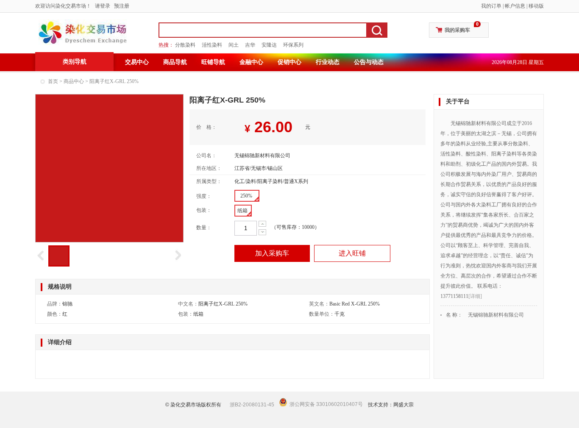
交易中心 (137, 62)
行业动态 (328, 62)
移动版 (536, 6)
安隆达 (269, 45)
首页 (53, 81)
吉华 (250, 45)
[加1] (262, 224)
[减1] (262, 232)
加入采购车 (272, 253)
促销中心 (289, 62)
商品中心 (74, 81)
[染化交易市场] (83, 32)
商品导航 (175, 62)
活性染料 (212, 45)
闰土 (233, 45)
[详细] (475, 296)
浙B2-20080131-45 (252, 405)
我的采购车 (457, 30)
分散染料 (185, 45)
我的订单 (491, 6)
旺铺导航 (213, 62)
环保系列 (293, 45)
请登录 (102, 6)
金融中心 (251, 62)
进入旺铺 (352, 253)
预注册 (121, 6)
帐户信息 (515, 6)
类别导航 (74, 61)
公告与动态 (369, 62)
